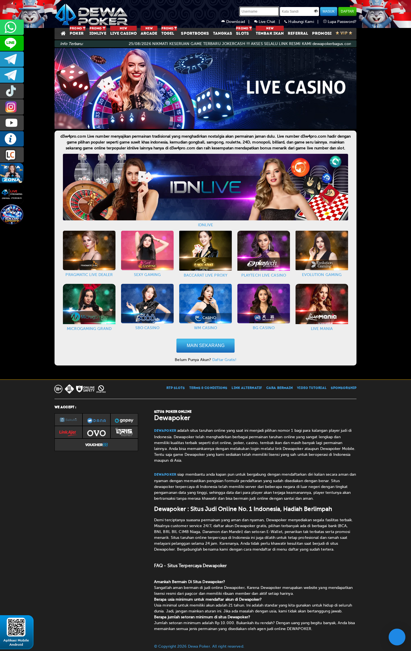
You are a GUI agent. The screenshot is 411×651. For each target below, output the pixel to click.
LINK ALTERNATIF (247, 388)
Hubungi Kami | (305, 22)
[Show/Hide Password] (316, 11)
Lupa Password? (342, 22)
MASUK (329, 11)
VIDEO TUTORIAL (311, 388)
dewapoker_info (12, 75)
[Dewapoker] (92, 14)
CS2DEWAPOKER (12, 43)
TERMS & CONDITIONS (208, 388)
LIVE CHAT (12, 154)
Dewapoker (165, 431)
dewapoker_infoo (12, 59)
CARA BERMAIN (279, 388)
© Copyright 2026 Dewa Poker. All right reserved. (199, 646)
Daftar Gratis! (224, 360)
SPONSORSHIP (343, 388)
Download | (239, 22)
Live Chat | (271, 22)
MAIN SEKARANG (206, 345)
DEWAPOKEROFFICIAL (12, 123)
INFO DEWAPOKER (12, 139)
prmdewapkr (12, 91)
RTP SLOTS (175, 388)
